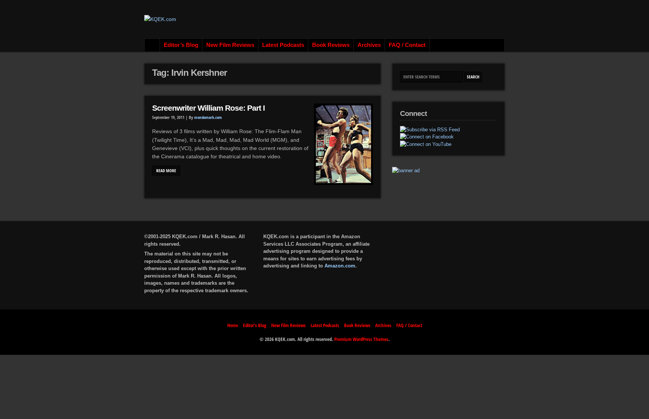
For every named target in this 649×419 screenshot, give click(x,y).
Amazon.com (339, 266)
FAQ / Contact (407, 45)
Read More (166, 170)
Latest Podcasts (283, 45)
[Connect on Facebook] (427, 137)
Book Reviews (331, 45)
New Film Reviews (230, 45)
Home (152, 45)
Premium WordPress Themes (361, 339)
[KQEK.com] (160, 19)
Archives (369, 45)
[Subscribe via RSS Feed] (430, 130)
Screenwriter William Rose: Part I (208, 108)
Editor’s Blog (181, 45)
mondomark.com (208, 117)
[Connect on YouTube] (425, 144)
